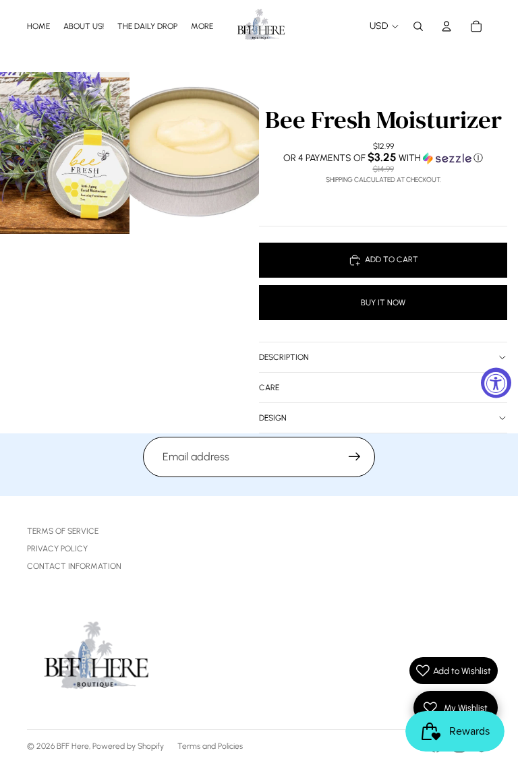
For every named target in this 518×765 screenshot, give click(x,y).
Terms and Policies (210, 746)
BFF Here (73, 746)
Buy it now (383, 302)
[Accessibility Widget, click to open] (496, 382)
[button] (383, 157)
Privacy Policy (57, 548)
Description (284, 357)
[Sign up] (355, 457)
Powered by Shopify (128, 746)
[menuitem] (202, 26)
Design (273, 418)
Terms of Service (62, 531)
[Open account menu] (446, 26)
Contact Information (74, 566)
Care (269, 387)
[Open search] (418, 26)
